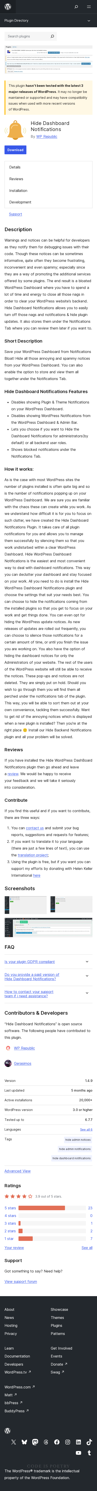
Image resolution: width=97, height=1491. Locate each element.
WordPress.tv (18, 1372)
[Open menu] (90, 7)
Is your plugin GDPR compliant (30, 962)
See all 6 (86, 1129)
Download (15, 150)
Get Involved (61, 1348)
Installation (18, 190)
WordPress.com (20, 1387)
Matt (11, 1395)
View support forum (21, 1281)
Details (15, 167)
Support (15, 214)
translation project (33, 855)
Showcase (59, 1309)
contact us (35, 828)
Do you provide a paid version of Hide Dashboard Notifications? (32, 976)
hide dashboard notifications (72, 1158)
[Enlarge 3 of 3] (86, 924)
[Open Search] (76, 7)
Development (20, 202)
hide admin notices (78, 1139)
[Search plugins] (52, 36)
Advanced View (18, 1171)
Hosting (11, 1325)
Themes (57, 1317)
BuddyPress (17, 1411)
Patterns (58, 1333)
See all (87, 1247)
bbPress (14, 1403)
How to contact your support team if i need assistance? (29, 994)
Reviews (16, 179)
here (36, 875)
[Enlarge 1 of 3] (40, 902)
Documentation (17, 1356)
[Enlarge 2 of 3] (86, 902)
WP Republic (46, 136)
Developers (14, 1364)
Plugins (56, 1325)
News (9, 1317)
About (9, 1309)
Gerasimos (22, 1063)
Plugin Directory (16, 20)
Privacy (11, 1333)
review (13, 774)
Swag (58, 1372)
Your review (14, 1247)
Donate (59, 1364)
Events (56, 1356)
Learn (9, 1348)
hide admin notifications (75, 1149)
